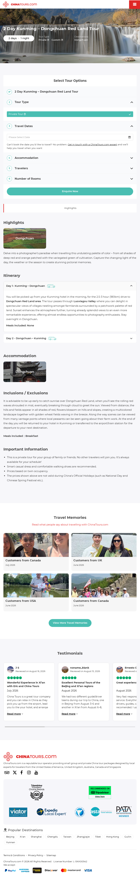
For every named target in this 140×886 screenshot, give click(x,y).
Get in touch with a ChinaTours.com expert (92, 144)
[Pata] (124, 812)
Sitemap (51, 855)
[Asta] (101, 812)
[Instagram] (28, 772)
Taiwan (67, 836)
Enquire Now (70, 191)
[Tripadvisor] (6, 772)
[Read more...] (36, 552)
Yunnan (10, 842)
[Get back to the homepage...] (29, 756)
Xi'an (22, 836)
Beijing (10, 836)
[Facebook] (21, 772)
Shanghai (36, 836)
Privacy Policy (35, 855)
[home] (20, 4)
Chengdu (52, 836)
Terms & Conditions (14, 855)
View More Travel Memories (70, 622)
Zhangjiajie (83, 836)
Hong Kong (112, 836)
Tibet (98, 836)
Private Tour (69, 115)
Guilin (127, 836)
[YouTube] (36, 772)
